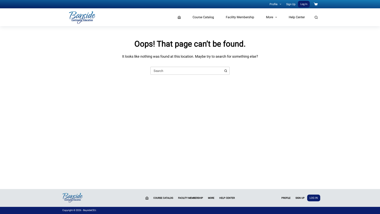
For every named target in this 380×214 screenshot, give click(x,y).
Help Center (297, 17)
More (269, 17)
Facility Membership (240, 17)
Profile (273, 4)
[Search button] (225, 71)
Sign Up (290, 4)
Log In (303, 4)
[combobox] (186, 71)
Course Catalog (203, 17)
